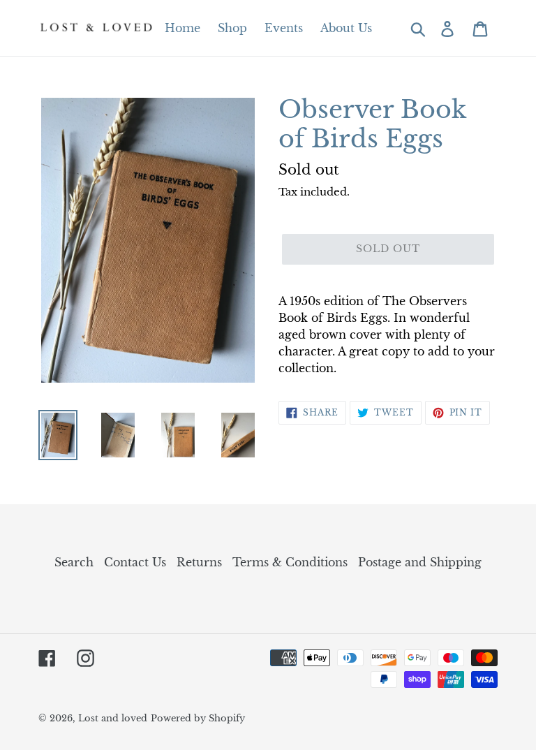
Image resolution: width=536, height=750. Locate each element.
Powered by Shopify (198, 718)
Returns (199, 562)
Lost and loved (112, 718)
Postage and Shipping (420, 562)
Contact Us (135, 562)
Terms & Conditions (290, 562)
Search (74, 562)
